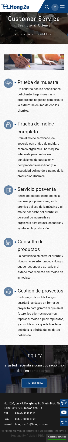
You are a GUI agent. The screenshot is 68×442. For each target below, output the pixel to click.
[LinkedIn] (64, 403)
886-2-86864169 (25, 419)
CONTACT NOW (34, 383)
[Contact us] (64, 422)
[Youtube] (64, 412)
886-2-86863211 (25, 413)
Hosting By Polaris (23, 435)
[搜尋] (47, 7)
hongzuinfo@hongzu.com (31, 424)
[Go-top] (64, 432)
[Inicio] (15, 8)
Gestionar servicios (57, 437)
